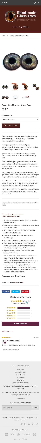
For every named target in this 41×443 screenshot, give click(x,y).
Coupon (23, 420)
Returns (16, 420)
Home (3, 35)
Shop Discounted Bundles (20, 382)
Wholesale (29, 417)
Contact (4, 417)
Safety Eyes (20, 380)
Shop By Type (20, 375)
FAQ (36, 417)
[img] (6, 337)
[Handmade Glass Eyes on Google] (33, 424)
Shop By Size (20, 377)
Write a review (18, 282)
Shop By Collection (20, 372)
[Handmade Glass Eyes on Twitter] (22, 424)
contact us (9, 194)
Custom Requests (14, 417)
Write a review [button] (20, 324)
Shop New (20, 369)
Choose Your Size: (8, 115)
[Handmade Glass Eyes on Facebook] (25, 424)
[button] (11, 308)
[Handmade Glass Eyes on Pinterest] (29, 424)
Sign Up (35, 407)
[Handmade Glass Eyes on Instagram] (37, 424)
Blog (23, 417)
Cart (37, 2)
